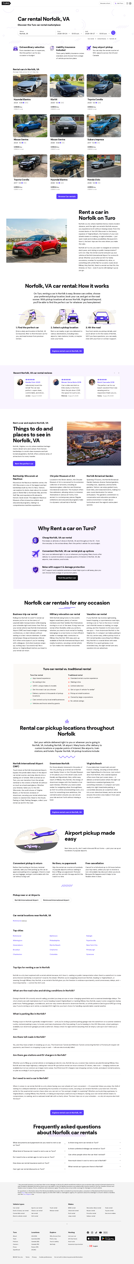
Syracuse (90, 954)
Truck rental (53, 1208)
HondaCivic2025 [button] (32, 382)
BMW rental (71, 1208)
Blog (105, 1232)
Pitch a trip (53, 1239)
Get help (52, 1244)
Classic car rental (36, 1210)
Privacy (34, 1257)
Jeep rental (72, 1216)
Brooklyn (16, 950)
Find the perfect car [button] (67, 578)
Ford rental (71, 1213)
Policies (15, 1241)
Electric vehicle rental (20, 1216)
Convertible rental (18, 1213)
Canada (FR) (35, 1244)
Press (15, 1247)
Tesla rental (108, 1208)
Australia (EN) (35, 1239)
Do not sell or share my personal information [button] (68, 1257)
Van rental (34, 1213)
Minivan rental (54, 1210)
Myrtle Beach (55, 945)
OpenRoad (16, 1249)
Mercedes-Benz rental (94, 1208)
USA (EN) (34, 1236)
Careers (15, 1244)
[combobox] (37, 33)
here (23, 1192)
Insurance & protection (75, 1244)
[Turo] (6, 3)
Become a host (105, 3)
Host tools (71, 1241)
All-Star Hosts (72, 1239)
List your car (72, 1236)
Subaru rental (91, 1216)
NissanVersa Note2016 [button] (71, 382)
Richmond (20, 921)
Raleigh (89, 936)
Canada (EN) (35, 1241)
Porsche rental (91, 1213)
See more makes (110, 1213)
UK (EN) (33, 1249)
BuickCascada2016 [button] (105, 382)
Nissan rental (91, 1210)
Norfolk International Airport (26, 900)
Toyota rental (109, 1210)
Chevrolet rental (73, 1210)
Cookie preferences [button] (45, 1257)
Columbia (53, 954)
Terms (28, 1257)
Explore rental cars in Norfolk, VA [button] (67, 351)
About (15, 1236)
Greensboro (18, 945)
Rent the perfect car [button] (24, 464)
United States (101, 39)
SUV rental (34, 1216)
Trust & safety (54, 1241)
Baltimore (53, 936)
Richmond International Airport (56, 900)
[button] (128, 3)
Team (14, 1239)
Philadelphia (55, 940)
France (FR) (34, 1247)
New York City (91, 945)
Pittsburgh (90, 950)
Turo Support (27, 1194)
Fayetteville (91, 940)
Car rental (91, 39)
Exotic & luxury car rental (21, 1210)
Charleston (17, 954)
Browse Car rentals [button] (67, 196)
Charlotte (54, 950)
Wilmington (17, 940)
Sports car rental (36, 1208)
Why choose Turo (55, 1236)
